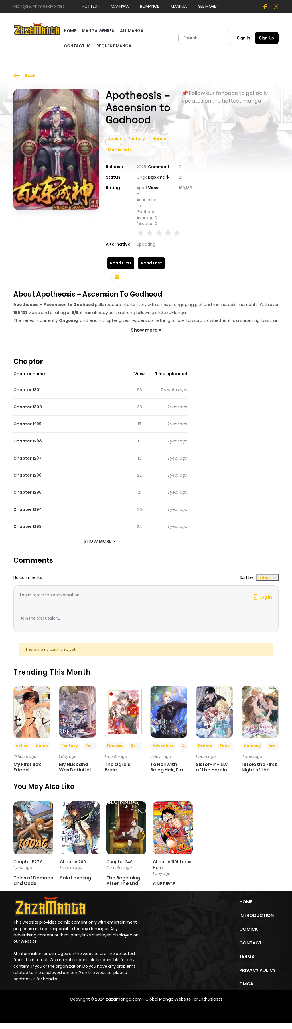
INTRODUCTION (256, 915)
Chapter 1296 (27, 475)
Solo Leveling (75, 878)
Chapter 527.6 (28, 862)
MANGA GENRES (98, 31)
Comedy (44, 745)
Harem (159, 138)
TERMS (246, 956)
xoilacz (129, 1011)
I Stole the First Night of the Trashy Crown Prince (259, 772)
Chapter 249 (119, 862)
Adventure (163, 745)
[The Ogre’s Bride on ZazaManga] (123, 711)
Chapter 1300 (27, 407)
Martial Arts (120, 149)
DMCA (246, 984)
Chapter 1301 (27, 390)
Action (114, 138)
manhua (179, 6)
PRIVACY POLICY (257, 970)
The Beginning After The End (123, 881)
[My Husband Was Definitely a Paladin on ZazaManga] (77, 711)
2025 (141, 167)
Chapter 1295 (27, 492)
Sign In (243, 37)
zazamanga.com (124, 999)
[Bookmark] (117, 277)
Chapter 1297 (27, 458)
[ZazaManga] (37, 29)
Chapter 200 (73, 862)
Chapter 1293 (27, 526)
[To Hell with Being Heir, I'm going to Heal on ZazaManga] (169, 711)
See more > (208, 6)
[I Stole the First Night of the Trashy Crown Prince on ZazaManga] (260, 711)
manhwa (120, 6)
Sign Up (266, 37)
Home (245, 902)
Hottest (91, 6)
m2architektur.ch (178, 1011)
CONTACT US (77, 46)
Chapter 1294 (27, 509)
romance (149, 6)
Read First (120, 263)
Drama (205, 745)
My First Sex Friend (27, 767)
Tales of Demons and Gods (33, 881)
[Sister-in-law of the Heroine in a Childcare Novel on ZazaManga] (214, 711)
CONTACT (250, 943)
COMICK (248, 929)
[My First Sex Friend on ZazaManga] (32, 711)
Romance (95, 745)
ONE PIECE (164, 884)
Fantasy (136, 138)
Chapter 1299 (27, 424)
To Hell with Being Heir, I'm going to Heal (166, 770)
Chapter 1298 (27, 441)
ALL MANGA (131, 31)
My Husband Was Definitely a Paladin (76, 770)
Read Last (151, 263)
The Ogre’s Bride (117, 767)
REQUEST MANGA (113, 46)
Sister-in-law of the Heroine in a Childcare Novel (213, 772)
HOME (70, 31)
